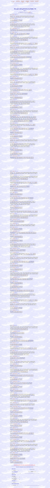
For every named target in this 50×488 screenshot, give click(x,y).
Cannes (18, 16)
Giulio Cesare (14, 45)
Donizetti (13, 49)
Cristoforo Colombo (14, 28)
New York (11, 29)
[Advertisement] (25, 5)
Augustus (13, 14)
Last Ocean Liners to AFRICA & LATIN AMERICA (23, 1)
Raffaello (13, 18)
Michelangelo (14, 76)
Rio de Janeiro (23, 16)
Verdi (13, 99)
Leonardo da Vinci (14, 219)
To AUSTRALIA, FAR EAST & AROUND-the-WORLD (27, 1)
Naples (11, 16)
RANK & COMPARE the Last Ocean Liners (37, 1)
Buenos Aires (32, 16)
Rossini (13, 22)
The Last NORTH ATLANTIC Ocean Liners (18, 1)
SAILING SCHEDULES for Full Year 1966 (32, 1)
